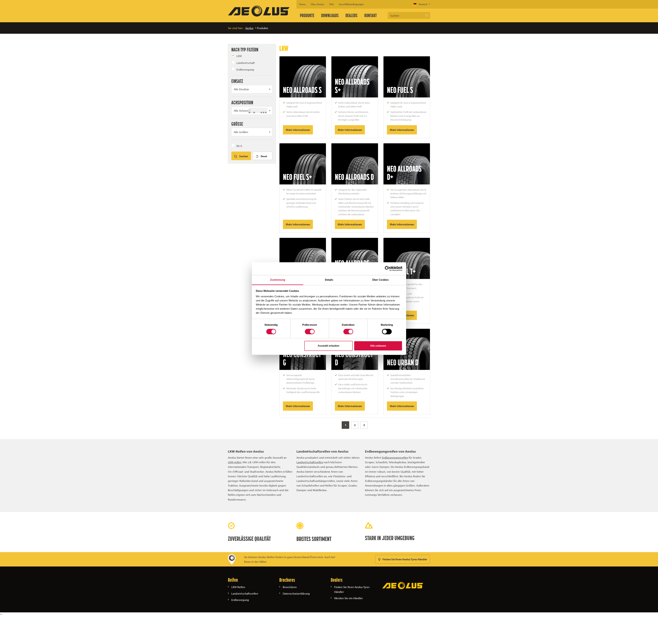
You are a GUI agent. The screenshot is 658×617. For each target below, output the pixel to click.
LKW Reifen (238, 587)
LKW (239, 56)
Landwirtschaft (245, 63)
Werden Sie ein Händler (348, 598)
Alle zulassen (378, 345)
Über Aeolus (317, 4)
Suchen (426, 15)
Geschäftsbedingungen (351, 4)
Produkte (307, 15)
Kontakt (370, 15)
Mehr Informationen (298, 130)
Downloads (330, 15)
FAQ (331, 4)
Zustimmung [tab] (277, 279)
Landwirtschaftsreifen (309, 462)
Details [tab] (329, 279)
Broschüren (290, 587)
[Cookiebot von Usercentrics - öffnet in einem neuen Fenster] (387, 268)
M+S (239, 146)
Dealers (351, 15)
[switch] (310, 331)
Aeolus (249, 28)
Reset (263, 156)
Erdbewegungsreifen (395, 457)
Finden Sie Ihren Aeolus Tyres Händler (404, 559)
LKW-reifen (234, 462)
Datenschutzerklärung (296, 593)
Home (302, 4)
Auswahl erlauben (328, 345)
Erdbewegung (245, 69)
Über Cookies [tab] (380, 279)
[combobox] (251, 89)
